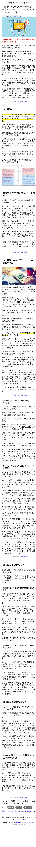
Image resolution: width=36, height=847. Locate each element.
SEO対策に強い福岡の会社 (19, 101)
